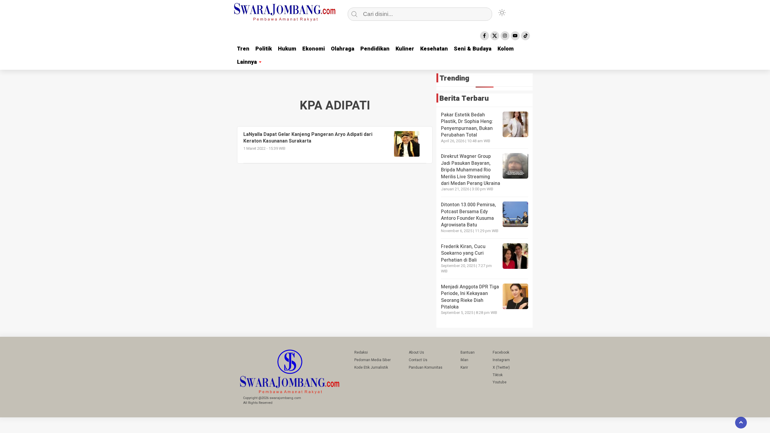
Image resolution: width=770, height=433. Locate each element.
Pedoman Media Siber (372, 360)
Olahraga (342, 49)
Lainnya (247, 62)
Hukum (287, 49)
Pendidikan (375, 49)
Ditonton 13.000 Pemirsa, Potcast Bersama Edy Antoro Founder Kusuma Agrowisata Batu (468, 215)
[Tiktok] (525, 35)
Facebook (501, 352)
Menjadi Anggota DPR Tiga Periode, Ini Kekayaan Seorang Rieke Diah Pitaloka (470, 297)
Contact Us (418, 360)
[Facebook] (484, 35)
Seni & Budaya (472, 49)
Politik (263, 49)
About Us (416, 352)
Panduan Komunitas (425, 367)
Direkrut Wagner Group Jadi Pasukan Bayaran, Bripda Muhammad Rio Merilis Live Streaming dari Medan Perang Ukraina (470, 170)
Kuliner (405, 49)
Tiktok (498, 375)
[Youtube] (515, 35)
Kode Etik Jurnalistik (371, 367)
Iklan (464, 360)
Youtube (500, 382)
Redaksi (361, 352)
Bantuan (467, 352)
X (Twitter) (501, 367)
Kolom (505, 49)
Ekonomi (313, 49)
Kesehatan (434, 49)
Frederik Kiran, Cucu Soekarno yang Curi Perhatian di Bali (463, 253)
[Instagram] (505, 35)
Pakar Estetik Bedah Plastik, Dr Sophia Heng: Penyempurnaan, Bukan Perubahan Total (467, 125)
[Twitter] (494, 35)
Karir (464, 367)
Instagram (501, 360)
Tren (243, 49)
